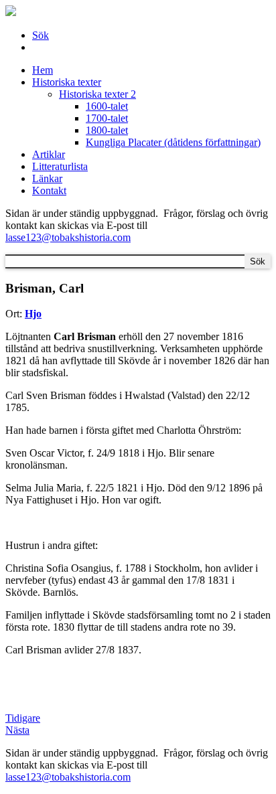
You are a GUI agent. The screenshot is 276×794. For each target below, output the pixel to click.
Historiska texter (66, 82)
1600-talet (107, 106)
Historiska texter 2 (97, 94)
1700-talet (107, 118)
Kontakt (49, 190)
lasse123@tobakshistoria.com (68, 237)
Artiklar (48, 154)
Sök (40, 35)
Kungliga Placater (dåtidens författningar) (173, 142)
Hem (42, 70)
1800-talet (107, 130)
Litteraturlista (60, 166)
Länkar (47, 178)
